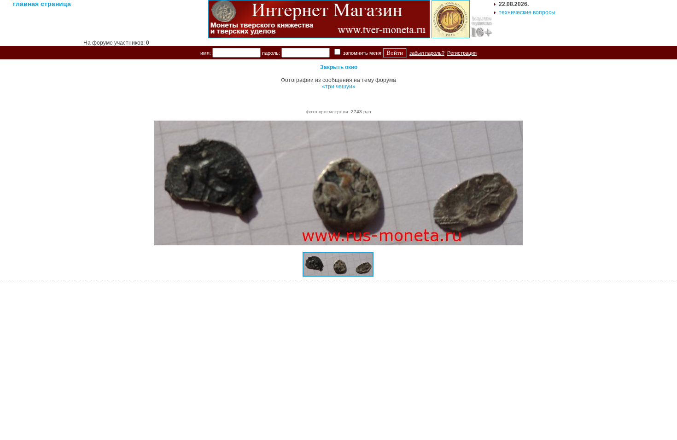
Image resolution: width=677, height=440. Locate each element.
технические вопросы (527, 12)
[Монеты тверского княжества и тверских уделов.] (319, 36)
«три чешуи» (339, 86)
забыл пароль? (426, 53)
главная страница (42, 3)
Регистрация (462, 53)
